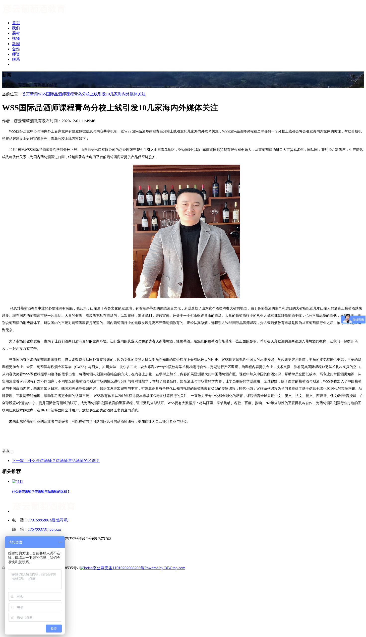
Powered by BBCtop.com (164, 568)
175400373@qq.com (44, 529)
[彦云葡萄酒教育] (34, 14)
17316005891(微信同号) (48, 520)
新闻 (34, 94)
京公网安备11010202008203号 (118, 568)
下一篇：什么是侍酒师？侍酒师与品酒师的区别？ (56, 460)
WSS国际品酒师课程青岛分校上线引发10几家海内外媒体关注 (92, 94)
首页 (26, 94)
